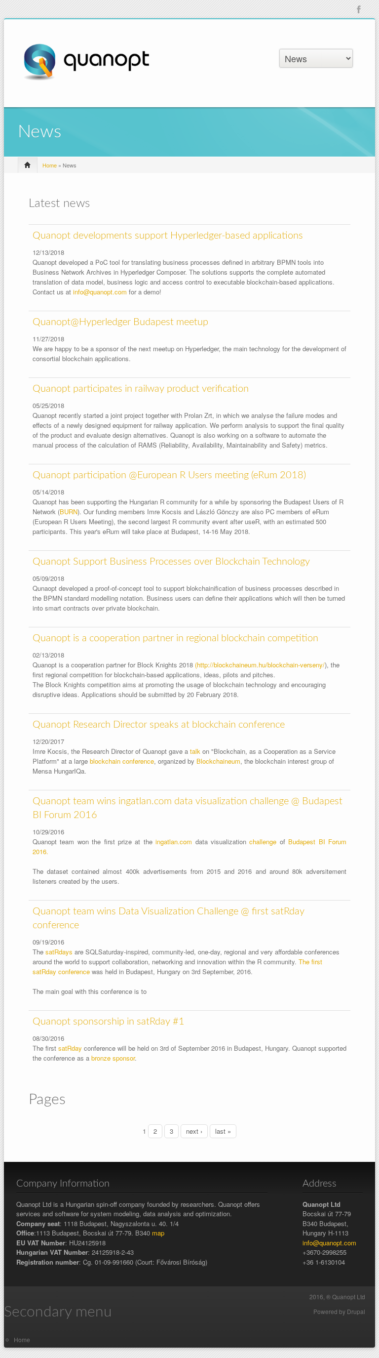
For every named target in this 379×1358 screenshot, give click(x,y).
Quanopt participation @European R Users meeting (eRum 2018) (169, 475)
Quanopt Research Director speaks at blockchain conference (159, 725)
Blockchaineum (218, 761)
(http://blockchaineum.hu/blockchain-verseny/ (260, 664)
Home (49, 165)
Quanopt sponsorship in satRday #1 (109, 1022)
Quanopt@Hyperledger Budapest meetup (120, 322)
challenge (262, 841)
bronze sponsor (113, 1058)
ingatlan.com (173, 841)
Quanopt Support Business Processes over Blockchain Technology (171, 562)
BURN (68, 511)
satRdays (59, 951)
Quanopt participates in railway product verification (141, 389)
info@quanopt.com (100, 291)
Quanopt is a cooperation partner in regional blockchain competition (175, 638)
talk (195, 751)
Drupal (356, 1311)
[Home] (86, 61)
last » (223, 1131)
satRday (70, 1048)
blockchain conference (122, 761)
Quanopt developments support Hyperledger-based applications (168, 236)
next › (194, 1131)
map (158, 1232)
